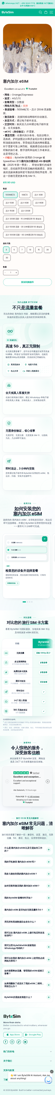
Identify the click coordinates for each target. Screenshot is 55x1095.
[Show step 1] (24, 601)
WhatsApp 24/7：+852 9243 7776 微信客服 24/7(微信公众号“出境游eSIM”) (29, 4)
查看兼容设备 (11, 583)
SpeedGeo (9, 161)
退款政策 (22, 712)
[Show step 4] (31, 601)
